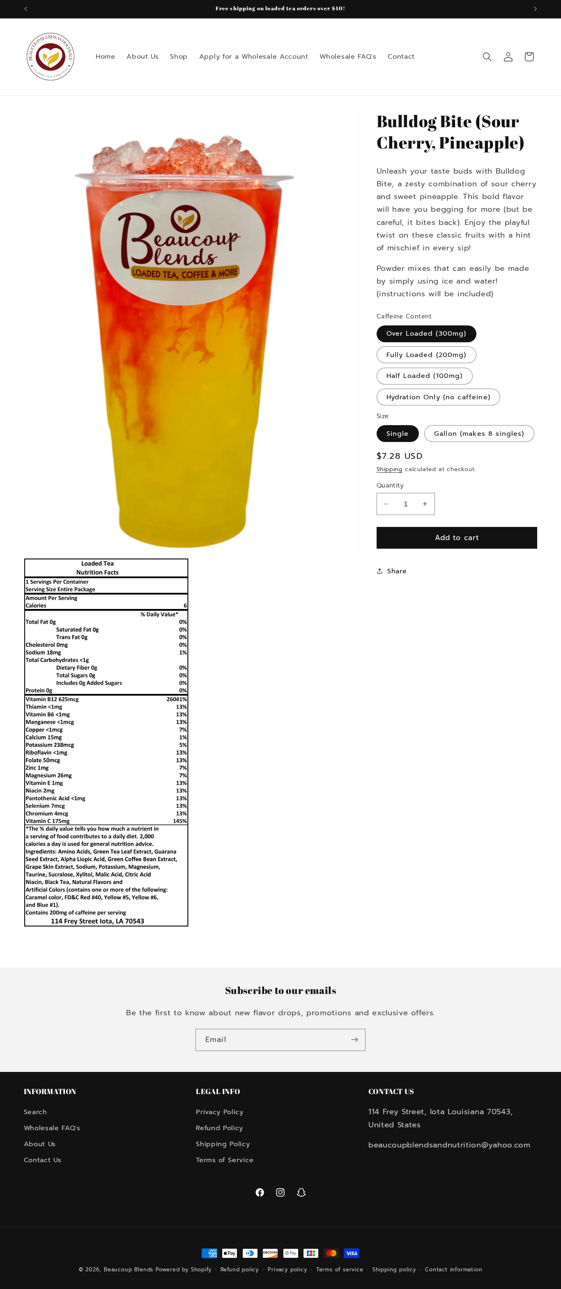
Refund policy (240, 1269)
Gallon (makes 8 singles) (479, 433)
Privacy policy (287, 1269)
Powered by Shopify (184, 1269)
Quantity (390, 485)
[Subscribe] (354, 1040)
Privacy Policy (220, 1112)
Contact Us (43, 1160)
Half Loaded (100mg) (424, 376)
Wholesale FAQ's (52, 1128)
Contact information (453, 1269)
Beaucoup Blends (128, 1269)
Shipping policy (394, 1269)
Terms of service (339, 1269)
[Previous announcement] (25, 9)
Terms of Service (224, 1160)
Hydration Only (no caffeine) (438, 397)
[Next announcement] (536, 9)
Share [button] (397, 571)
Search (35, 1112)
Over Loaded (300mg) (426, 333)
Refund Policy (219, 1128)
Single (397, 433)
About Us (40, 1144)
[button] (487, 56)
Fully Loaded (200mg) (426, 355)
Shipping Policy (223, 1144)
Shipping (389, 469)
